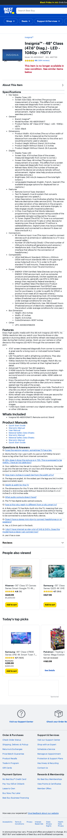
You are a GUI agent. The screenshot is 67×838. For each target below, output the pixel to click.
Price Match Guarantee (13, 754)
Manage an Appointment (49, 754)
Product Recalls (9, 758)
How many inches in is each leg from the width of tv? (29, 475)
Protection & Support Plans (50, 758)
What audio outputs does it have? (20, 497)
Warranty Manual (17, 428)
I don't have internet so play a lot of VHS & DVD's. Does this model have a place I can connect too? (31, 530)
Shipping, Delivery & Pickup (15, 744)
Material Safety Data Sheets (21, 433)
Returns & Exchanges (12, 749)
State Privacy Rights (49, 824)
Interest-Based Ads (39, 823)
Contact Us (42, 768)
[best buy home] (9, 11)
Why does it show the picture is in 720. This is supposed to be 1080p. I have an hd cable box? (32, 461)
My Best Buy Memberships (49, 779)
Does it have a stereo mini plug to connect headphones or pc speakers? (32, 520)
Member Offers (44, 788)
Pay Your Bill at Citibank (13, 784)
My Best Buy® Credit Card (14, 779)
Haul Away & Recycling (48, 763)
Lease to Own (8, 788)
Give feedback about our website (43, 813)
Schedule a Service (46, 749)
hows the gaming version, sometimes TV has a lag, (28, 450)
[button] (11, 21)
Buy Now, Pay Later (11, 793)
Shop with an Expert (46, 744)
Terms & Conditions (19, 823)
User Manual (14, 430)
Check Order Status (11, 740)
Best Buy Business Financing (15, 798)
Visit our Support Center (48, 740)
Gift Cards (7, 768)
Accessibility (7, 822)
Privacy (29, 822)
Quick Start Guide (17, 425)
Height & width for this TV (17, 485)
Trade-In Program (10, 763)
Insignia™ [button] (29, 37)
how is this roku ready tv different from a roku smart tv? (31, 504)
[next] (62, 584)
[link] (13, 591)
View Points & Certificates (49, 784)
